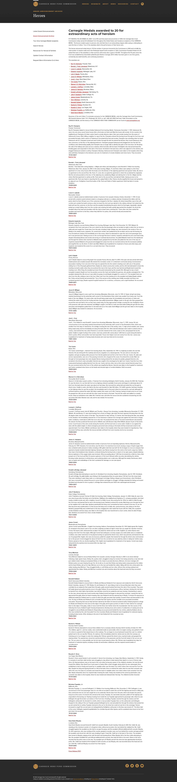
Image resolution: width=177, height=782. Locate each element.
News (113, 4)
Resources (123, 4)
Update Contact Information (43, 55)
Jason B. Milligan (76, 77)
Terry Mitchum (75, 100)
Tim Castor (74, 82)
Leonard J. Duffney (77, 87)
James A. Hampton (77, 89)
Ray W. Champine (76, 64)
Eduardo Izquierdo (77, 71)
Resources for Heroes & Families (44, 51)
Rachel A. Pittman (76, 105)
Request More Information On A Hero (46, 60)
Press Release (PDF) (75, 751)
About (106, 4)
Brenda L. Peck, (79, 66)
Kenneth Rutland (76, 102)
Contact (134, 4)
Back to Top (72, 157)
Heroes (85, 4)
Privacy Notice (95, 779)
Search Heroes (38, 46)
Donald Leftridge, (79, 92)
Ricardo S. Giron (76, 107)
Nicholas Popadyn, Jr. (78, 110)
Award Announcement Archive (43, 36)
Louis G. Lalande (76, 69)
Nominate (95, 4)
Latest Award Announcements (43, 31)
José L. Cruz (75, 79)
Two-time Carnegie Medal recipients (45, 41)
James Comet (75, 97)
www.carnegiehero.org (133, 120)
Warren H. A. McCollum (78, 84)
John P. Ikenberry (76, 94)
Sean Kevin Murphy (77, 113)
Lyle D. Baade (75, 74)
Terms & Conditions (78, 779)
